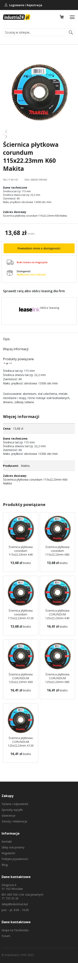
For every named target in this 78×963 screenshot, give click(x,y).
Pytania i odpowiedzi (15, 804)
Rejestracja (34, 5)
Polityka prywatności (15, 859)
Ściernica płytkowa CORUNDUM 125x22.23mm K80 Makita (57, 680)
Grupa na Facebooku (15, 930)
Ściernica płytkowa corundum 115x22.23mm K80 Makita (57, 552)
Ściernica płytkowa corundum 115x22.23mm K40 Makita (21, 552)
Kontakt (7, 841)
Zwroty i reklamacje (14, 821)
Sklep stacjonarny (13, 847)
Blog (5, 865)
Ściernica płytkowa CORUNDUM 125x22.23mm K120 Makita (21, 743)
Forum (6, 936)
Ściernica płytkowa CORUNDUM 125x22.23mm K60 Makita (21, 680)
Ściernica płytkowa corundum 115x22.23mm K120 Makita (21, 616)
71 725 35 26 (10, 898)
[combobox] (39, 32)
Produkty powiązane (18, 359)
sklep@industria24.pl (15, 904)
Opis (6, 339)
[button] (39, 132)
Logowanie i (18, 5)
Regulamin (8, 853)
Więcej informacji (15, 349)
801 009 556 (10, 894)
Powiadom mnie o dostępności (39, 248)
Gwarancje (8, 815)
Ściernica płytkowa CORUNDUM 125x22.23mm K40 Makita (57, 616)
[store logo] (16, 17)
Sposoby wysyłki (12, 810)
